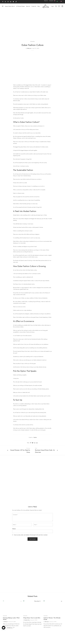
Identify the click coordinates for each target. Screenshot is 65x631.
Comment (15, 514)
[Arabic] (57, 1)
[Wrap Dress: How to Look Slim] (36, 607)
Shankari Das (27, 620)
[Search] (56, 6)
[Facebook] (3, 1)
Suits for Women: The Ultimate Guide (52, 618)
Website (14, 528)
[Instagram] (8, 1)
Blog (39, 6)
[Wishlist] (59, 6)
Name (14, 524)
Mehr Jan (29, 48)
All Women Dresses (20, 6)
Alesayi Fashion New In (10, 6)
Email (35, 524)
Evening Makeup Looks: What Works (11, 618)
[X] (5, 1)
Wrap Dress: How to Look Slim (31, 618)
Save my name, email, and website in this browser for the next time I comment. (31, 535)
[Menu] (2, 6)
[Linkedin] (11, 1)
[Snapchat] (13, 1)
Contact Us (51, 0)
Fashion (32, 41)
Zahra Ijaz (47, 621)
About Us (46, 0)
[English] (54, 1)
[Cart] (62, 6)
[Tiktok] (16, 1)
